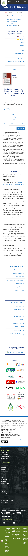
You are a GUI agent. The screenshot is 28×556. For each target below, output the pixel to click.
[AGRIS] (20, 388)
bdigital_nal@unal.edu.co (16, 534)
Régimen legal (3, 491)
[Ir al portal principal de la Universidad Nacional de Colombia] (4, 3)
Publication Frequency (18, 323)
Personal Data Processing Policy (16, 61)
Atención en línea (4, 452)
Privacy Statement (19, 290)
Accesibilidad (23, 510)
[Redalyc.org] (20, 396)
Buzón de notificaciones (5, 493)
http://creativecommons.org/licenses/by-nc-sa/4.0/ (13, 439)
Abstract (6, 123)
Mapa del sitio (3, 510)
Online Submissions (19, 270)
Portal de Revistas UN (17, 15)
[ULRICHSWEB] (20, 382)
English (22, 37)
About (22, 50)
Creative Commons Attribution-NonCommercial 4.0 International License (13, 184)
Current (22, 42)
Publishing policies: (15, 302)
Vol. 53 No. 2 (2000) (12, 25)
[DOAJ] (20, 370)
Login (20, 12)
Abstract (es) (21, 128)
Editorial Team (20, 58)
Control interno (4, 479)
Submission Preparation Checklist (15, 280)
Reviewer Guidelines (19, 313)
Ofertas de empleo (4, 470)
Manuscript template (18, 273)
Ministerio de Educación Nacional (7, 504)
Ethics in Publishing (19, 326)
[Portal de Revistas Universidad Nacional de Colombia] (5, 21)
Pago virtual (3, 466)
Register (10, 12)
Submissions (21, 56)
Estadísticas (3, 468)
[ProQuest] (20, 407)
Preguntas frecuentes (5, 456)
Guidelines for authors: (15, 266)
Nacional (9, 1)
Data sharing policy (19, 330)
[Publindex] (11, 376)
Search (15, 69)
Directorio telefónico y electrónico (14, 510)
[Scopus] (11, 365)
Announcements (20, 48)
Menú (25, 1)
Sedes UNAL (17, 1)
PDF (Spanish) (9, 109)
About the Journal (19, 53)
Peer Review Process (19, 309)
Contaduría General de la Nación (7, 500)
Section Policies (20, 283)
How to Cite (21, 123)
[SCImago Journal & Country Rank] (15, 352)
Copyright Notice (20, 287)
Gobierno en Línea (4, 502)
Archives (10, 23)
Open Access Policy (19, 316)
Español (22, 40)
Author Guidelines (19, 276)
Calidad (2, 477)
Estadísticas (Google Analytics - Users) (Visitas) (16, 334)
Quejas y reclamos (4, 458)
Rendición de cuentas (5, 483)
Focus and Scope (20, 306)
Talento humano (4, 481)
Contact (22, 64)
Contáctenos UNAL (4, 454)
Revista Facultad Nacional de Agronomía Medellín (14, 20)
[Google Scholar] (20, 365)
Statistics (13, 123)
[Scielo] (20, 376)
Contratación (3, 489)
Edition (22, 319)
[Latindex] (10, 382)
